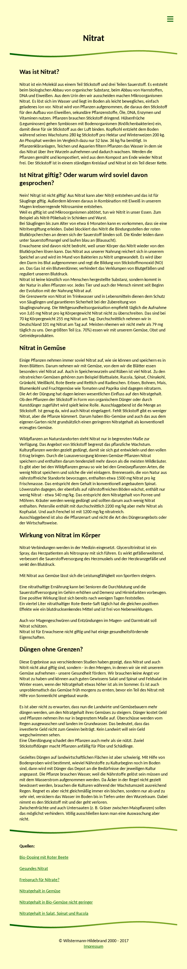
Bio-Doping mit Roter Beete (43, 857)
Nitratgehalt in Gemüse (39, 891)
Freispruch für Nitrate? (39, 880)
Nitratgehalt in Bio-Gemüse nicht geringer (56, 902)
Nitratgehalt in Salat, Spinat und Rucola (53, 913)
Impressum (93, 946)
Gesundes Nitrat (33, 869)
